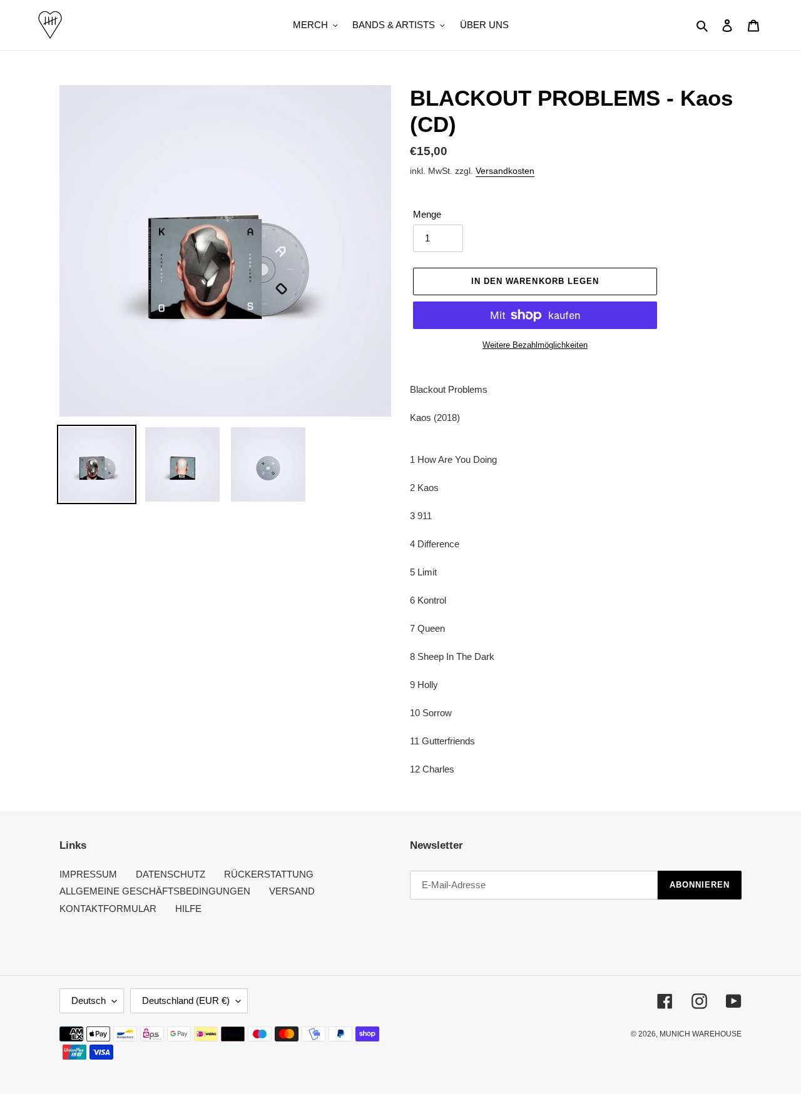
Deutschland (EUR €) (186, 1000)
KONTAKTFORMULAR (107, 908)
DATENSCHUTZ (170, 874)
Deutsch (88, 1000)
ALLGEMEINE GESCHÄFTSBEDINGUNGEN (154, 891)
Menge (427, 214)
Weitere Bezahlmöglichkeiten (535, 345)
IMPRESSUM (88, 874)
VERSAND (292, 891)
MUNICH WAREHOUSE (701, 1034)
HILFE (188, 908)
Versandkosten (505, 171)
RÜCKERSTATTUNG (269, 874)
